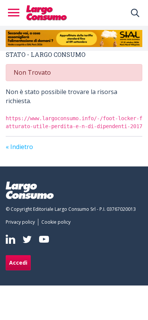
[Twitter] (27, 239)
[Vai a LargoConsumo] (46, 12)
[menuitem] (22, 222)
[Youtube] (44, 239)
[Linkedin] (10, 239)
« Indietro (19, 147)
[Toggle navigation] (16, 13)
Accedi (18, 262)
